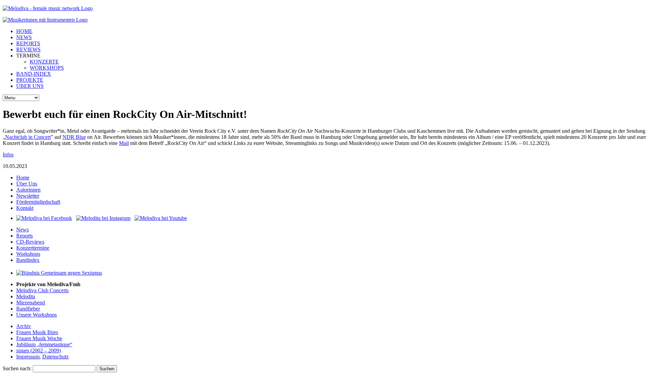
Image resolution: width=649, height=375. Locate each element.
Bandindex (28, 260)
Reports (24, 236)
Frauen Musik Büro (37, 332)
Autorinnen (28, 190)
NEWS (24, 37)
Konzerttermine (32, 248)
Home (22, 177)
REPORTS (28, 43)
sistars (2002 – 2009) (38, 350)
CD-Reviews (30, 242)
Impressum (28, 356)
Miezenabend (30, 302)
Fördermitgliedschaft (38, 202)
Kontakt (24, 208)
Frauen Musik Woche (39, 338)
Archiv (23, 326)
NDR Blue (74, 137)
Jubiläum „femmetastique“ (44, 344)
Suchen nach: (17, 368)
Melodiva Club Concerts (42, 290)
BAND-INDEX (33, 74)
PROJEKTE (29, 80)
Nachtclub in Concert (28, 137)
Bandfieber (28, 308)
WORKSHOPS (47, 68)
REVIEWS (28, 49)
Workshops (28, 254)
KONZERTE (44, 62)
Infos (8, 154)
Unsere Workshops (36, 315)
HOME (24, 31)
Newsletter (27, 196)
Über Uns (26, 183)
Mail (124, 143)
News (22, 229)
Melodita (25, 296)
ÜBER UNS (30, 86)
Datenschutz (55, 356)
